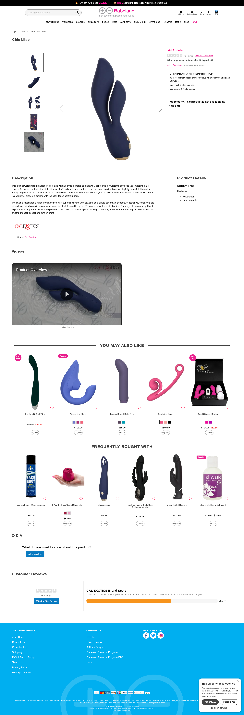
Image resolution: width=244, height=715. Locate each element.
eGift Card (17, 637)
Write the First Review (204, 56)
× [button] (238, 681)
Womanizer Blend (78, 414)
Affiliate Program (96, 647)
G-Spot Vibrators (38, 31)
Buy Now (34, 432)
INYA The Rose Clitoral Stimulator (67, 505)
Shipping (17, 652)
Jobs (89, 662)
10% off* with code (91, 2)
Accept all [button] (210, 702)
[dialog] (220, 695)
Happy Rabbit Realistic (176, 505)
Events (90, 637)
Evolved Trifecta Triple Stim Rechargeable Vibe (140, 506)
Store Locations (95, 642)
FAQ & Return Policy (23, 657)
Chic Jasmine (104, 505)
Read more (211, 696)
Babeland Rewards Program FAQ (105, 657)
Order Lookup (19, 647)
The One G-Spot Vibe (35, 414)
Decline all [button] (229, 702)
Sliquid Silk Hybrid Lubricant (213, 505)
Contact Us (18, 642)
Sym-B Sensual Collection (209, 414)
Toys (14, 31)
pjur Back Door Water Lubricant (31, 505)
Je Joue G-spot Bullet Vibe (122, 414)
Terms (15, 662)
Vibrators (24, 31)
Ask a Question (174, 65)
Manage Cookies (21, 672)
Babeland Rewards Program (102, 652)
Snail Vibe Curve (165, 414)
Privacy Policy (20, 667)
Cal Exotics (30, 237)
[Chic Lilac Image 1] (111, 108)
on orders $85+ (141, 2)
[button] (161, 108)
